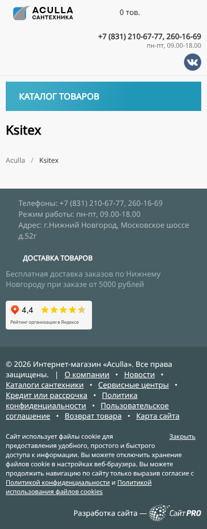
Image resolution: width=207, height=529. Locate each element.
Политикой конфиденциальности (58, 482)
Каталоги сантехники (45, 384)
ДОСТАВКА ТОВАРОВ (58, 258)
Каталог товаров (59, 96)
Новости (139, 374)
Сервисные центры (133, 384)
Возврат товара (93, 416)
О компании (86, 374)
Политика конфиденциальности (71, 400)
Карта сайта (158, 416)
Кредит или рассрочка (46, 395)
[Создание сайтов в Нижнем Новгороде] (175, 518)
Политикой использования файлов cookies (79, 487)
